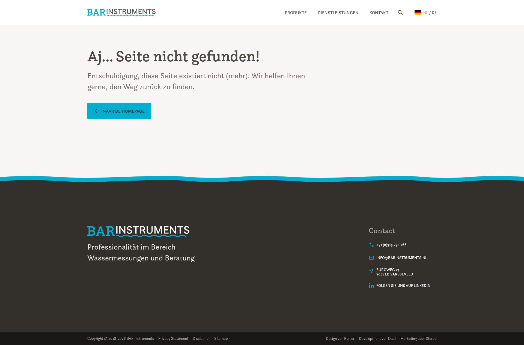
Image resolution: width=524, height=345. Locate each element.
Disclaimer (201, 338)
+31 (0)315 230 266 (391, 244)
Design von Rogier (340, 338)
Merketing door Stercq (418, 338)
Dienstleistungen (338, 12)
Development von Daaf (377, 338)
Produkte (296, 12)
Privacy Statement (173, 338)
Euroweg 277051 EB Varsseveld (394, 272)
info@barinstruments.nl (401, 258)
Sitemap (221, 338)
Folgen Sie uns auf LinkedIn (403, 285)
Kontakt (379, 12)
